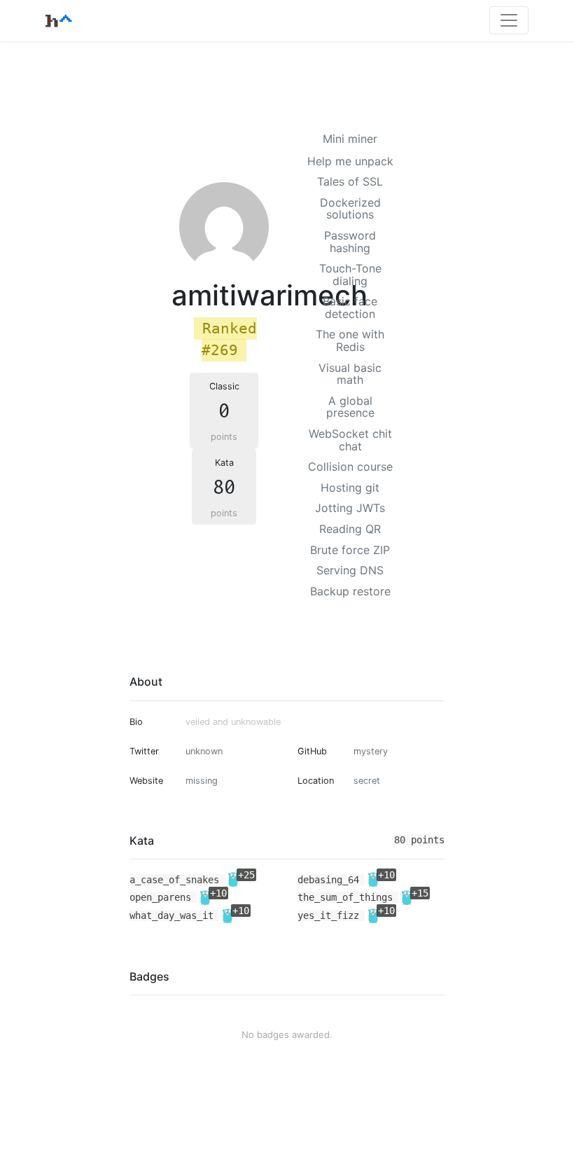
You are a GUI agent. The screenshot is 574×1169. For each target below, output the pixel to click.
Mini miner (350, 139)
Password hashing (350, 241)
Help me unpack (350, 161)
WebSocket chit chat (350, 440)
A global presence (350, 407)
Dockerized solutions (350, 208)
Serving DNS (350, 570)
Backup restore (350, 591)
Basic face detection (350, 307)
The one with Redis (350, 340)
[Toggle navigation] (508, 20)
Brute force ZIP (350, 550)
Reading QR (350, 529)
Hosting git (350, 487)
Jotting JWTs (350, 508)
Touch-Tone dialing (350, 274)
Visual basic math (350, 374)
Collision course (350, 466)
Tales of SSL (350, 181)
